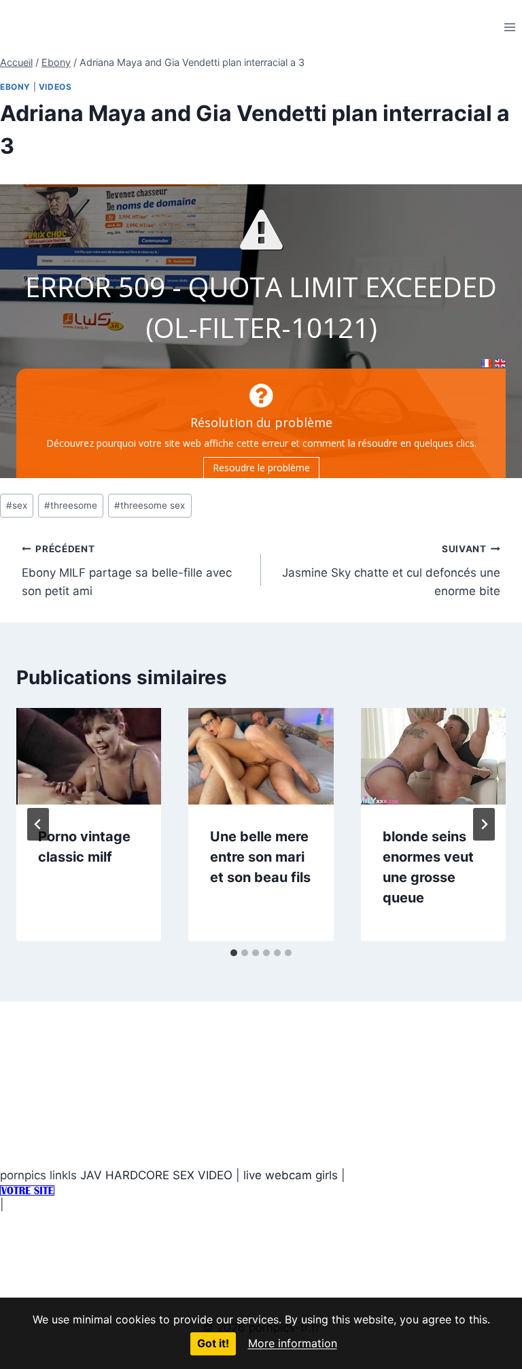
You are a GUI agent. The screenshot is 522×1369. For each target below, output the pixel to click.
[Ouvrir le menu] (509, 26)
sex (16, 505)
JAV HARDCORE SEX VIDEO (156, 1175)
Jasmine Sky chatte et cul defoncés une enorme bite (391, 570)
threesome (70, 505)
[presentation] (88, 756)
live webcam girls (290, 1175)
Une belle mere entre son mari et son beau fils (260, 856)
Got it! (213, 1343)
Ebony (15, 87)
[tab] (233, 952)
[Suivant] (484, 824)
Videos (55, 87)
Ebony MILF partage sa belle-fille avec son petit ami (127, 570)
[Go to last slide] (38, 824)
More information (292, 1343)
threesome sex (149, 505)
